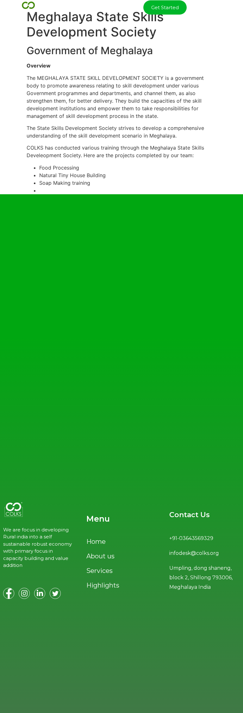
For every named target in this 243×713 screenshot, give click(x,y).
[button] (229, 7)
